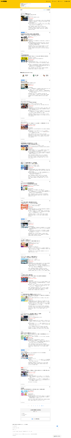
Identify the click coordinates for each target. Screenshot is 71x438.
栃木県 (17, 431)
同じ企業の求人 (23, 402)
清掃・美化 (20, 431)
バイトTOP (14, 431)
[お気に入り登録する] (50, 12)
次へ (42, 405)
